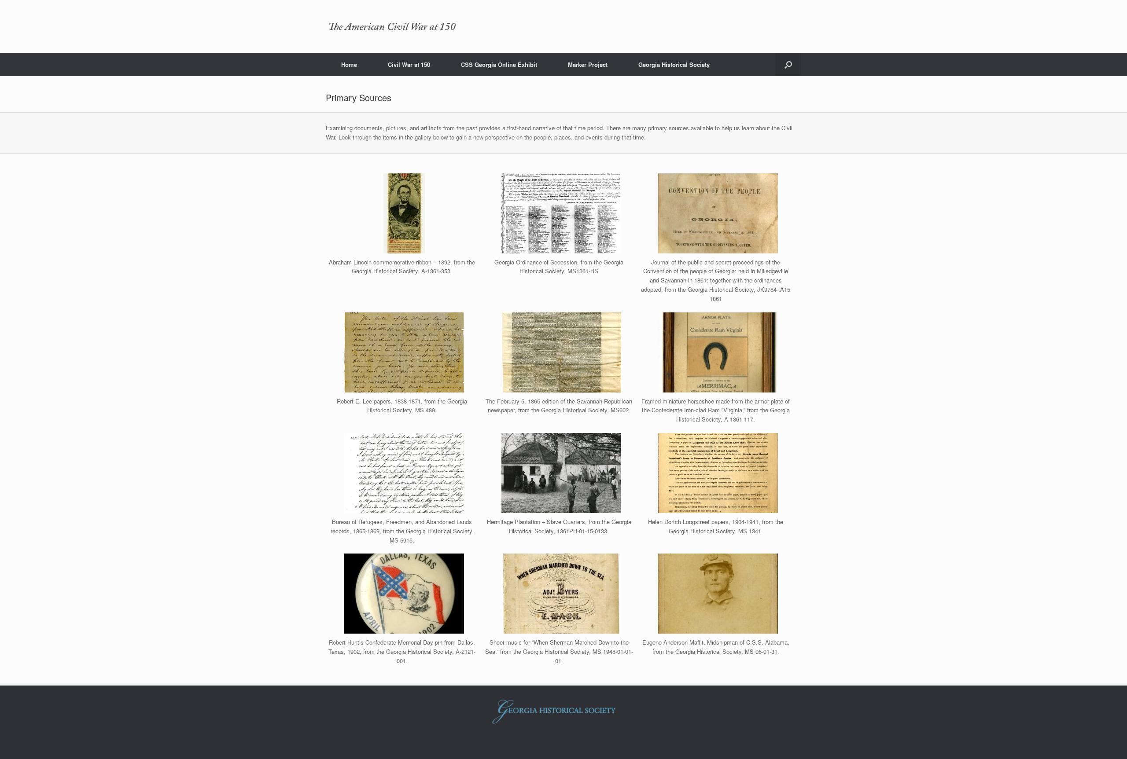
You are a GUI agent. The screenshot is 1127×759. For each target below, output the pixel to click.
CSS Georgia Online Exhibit (499, 64)
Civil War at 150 (409, 64)
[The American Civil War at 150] (392, 26)
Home (349, 64)
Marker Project (588, 64)
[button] (788, 64)
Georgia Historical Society (674, 64)
